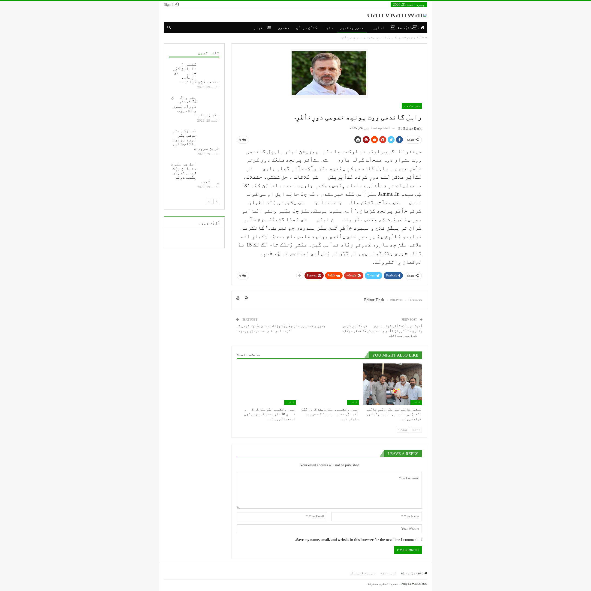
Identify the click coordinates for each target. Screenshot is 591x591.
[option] (194, 126)
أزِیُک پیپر (209, 222)
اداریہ (377, 27)
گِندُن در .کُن (306, 27)
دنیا (328, 27)
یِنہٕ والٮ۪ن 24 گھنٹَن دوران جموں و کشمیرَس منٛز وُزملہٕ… (195, 106)
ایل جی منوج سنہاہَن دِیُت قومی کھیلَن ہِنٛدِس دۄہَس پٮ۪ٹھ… (195, 173)
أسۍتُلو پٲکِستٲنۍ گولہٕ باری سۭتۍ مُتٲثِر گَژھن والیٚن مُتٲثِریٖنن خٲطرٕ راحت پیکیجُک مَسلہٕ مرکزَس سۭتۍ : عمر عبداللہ (382, 330)
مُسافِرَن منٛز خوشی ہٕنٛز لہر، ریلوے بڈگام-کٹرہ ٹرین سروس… (195, 140)
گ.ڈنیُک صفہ (405, 27)
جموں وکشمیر (352, 27)
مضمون (283, 27)
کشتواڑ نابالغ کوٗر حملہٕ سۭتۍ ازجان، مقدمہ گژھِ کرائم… (195, 73)
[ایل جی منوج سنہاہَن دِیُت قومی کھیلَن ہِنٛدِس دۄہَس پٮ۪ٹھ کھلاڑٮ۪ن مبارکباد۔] (209, 169)
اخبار (259, 27)
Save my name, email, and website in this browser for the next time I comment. (356, 540)
